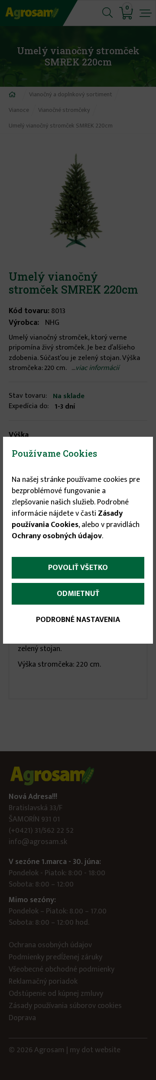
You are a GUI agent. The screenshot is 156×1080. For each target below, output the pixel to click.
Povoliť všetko (78, 567)
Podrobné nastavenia (78, 619)
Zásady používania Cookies (67, 519)
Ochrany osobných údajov (57, 536)
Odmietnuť (78, 593)
